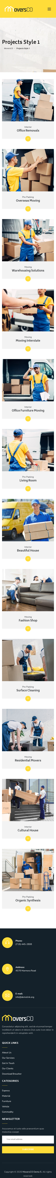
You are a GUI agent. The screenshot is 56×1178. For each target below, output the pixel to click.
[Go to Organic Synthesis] (28, 908)
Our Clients (7, 1068)
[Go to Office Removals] (28, 138)
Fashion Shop (28, 620)
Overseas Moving (28, 201)
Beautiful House (28, 551)
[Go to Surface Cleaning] (28, 698)
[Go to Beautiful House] (28, 558)
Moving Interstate (28, 341)
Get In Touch (8, 1063)
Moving (28, 267)
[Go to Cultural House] (28, 838)
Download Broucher (12, 1073)
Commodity (7, 1111)
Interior (28, 127)
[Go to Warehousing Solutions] (28, 278)
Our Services (8, 1057)
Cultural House (28, 830)
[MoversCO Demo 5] (18, 9)
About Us (6, 1052)
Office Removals (28, 131)
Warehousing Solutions (28, 271)
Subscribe (28, 1149)
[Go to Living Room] (28, 488)
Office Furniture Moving (28, 411)
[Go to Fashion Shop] (28, 628)
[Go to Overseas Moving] (28, 209)
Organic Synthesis (28, 900)
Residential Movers (28, 760)
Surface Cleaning (28, 690)
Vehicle (5, 1106)
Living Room (28, 480)
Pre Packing (28, 197)
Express (6, 1090)
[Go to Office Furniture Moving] (28, 418)
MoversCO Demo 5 (32, 1171)
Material (6, 1095)
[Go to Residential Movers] (28, 768)
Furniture (6, 1101)
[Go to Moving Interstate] (28, 349)
